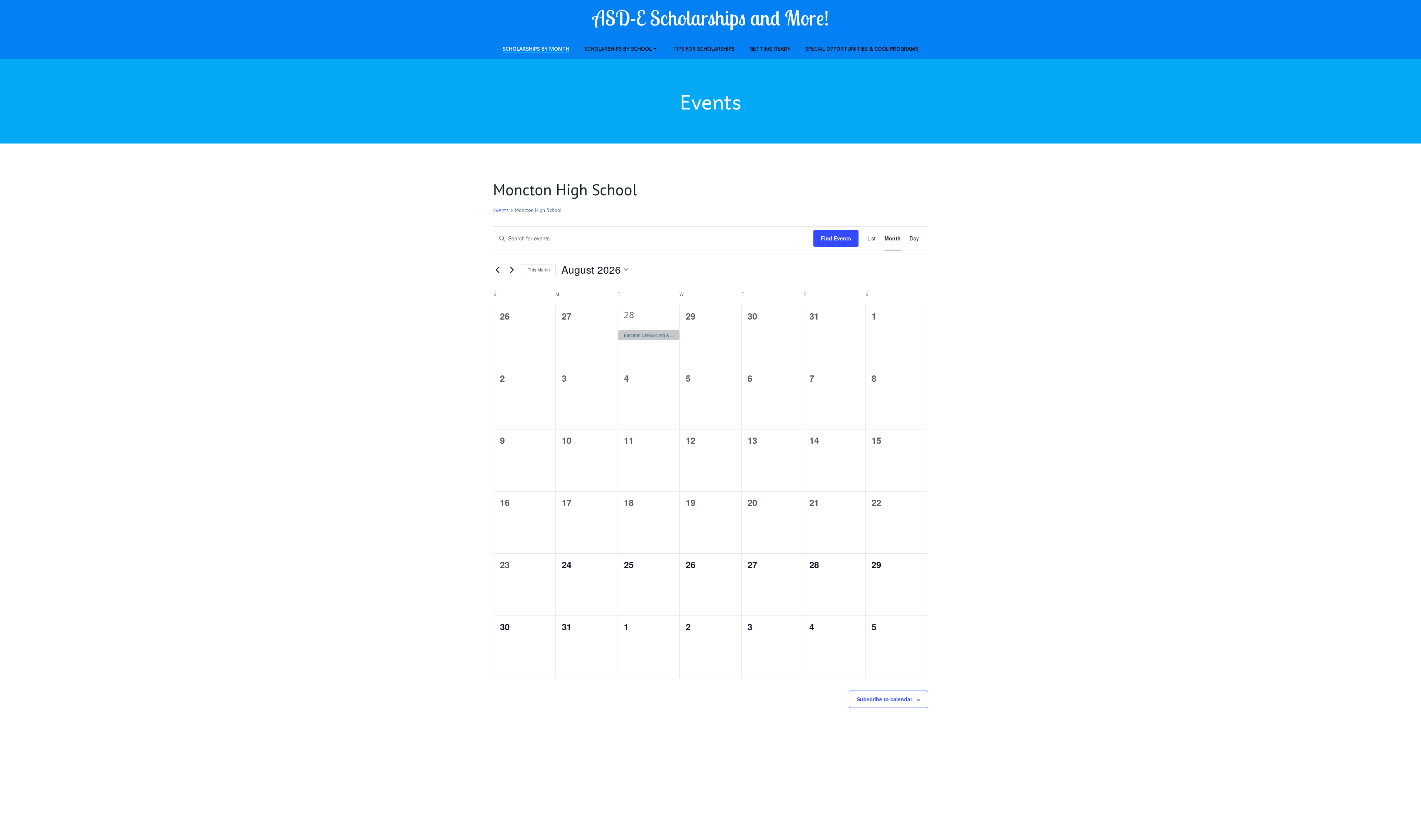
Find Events (836, 238)
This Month (539, 269)
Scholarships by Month (536, 48)
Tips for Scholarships (704, 48)
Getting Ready (769, 48)
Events (501, 210)
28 (629, 314)
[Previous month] (497, 269)
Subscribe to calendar (884, 699)
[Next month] (511, 269)
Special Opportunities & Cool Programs (861, 48)
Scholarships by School (618, 48)
